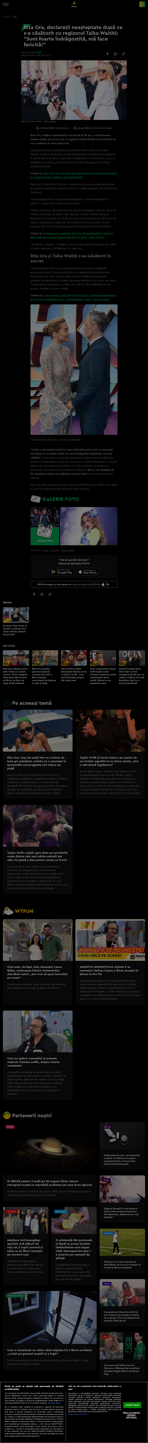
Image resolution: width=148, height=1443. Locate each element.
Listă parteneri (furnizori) (77, 1414)
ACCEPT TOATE (132, 1405)
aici (38, 1424)
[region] (74, 1412)
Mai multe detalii (54, 1403)
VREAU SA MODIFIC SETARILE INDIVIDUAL (131, 1415)
